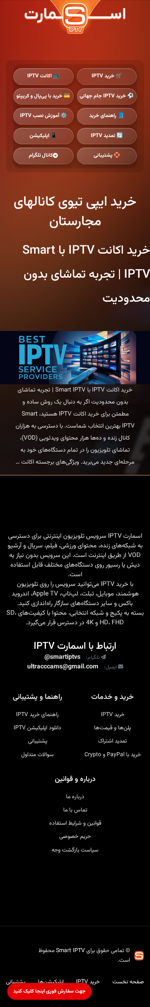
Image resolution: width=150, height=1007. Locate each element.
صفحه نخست (128, 982)
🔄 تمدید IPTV (107, 136)
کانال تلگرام (41, 155)
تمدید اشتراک (112, 741)
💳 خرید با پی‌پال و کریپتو (43, 96)
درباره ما (75, 797)
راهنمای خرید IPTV (37, 714)
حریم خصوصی (75, 836)
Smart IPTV (70, 950)
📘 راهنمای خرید (106, 116)
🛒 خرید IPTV (107, 76)
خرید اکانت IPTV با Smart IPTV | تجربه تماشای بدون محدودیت (86, 274)
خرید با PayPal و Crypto (112, 755)
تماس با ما (75, 810)
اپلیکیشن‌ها (51, 982)
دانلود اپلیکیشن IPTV (37, 728)
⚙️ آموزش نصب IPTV (43, 116)
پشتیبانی (37, 741)
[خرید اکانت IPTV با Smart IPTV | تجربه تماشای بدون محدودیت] (75, 357)
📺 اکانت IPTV (43, 76)
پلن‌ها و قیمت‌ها (112, 728)
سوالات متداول (37, 755)
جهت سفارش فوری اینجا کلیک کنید (49, 991)
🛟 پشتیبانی (107, 155)
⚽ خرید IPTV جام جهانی (107, 96)
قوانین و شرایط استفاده (75, 823)
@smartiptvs (62, 657)
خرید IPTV (114, 584)
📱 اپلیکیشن (43, 136)
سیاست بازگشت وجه (75, 850)
